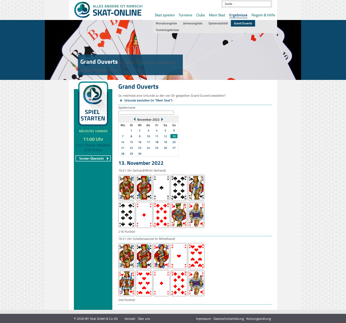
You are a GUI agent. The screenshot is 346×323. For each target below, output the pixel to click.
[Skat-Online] (108, 17)
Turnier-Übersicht (91, 158)
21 (122, 148)
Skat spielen (165, 15)
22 (131, 148)
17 (148, 142)
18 (156, 142)
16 (139, 142)
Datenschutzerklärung (228, 318)
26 (165, 148)
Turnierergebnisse (167, 30)
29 (131, 153)
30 (139, 153)
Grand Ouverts (243, 23)
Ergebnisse (238, 15)
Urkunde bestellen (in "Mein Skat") (148, 100)
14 (122, 142)
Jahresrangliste (192, 23)
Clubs (200, 15)
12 (165, 136)
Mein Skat (217, 15)
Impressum (203, 318)
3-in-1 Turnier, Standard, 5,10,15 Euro (93, 147)
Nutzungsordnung (258, 318)
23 (139, 148)
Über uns (144, 318)
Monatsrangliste (166, 23)
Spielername (126, 107)
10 (148, 136)
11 (156, 136)
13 (174, 136)
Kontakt (130, 318)
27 (174, 148)
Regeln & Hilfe (263, 15)
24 (148, 148)
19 (165, 142)
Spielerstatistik (218, 23)
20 (174, 142)
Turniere (185, 15)
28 (122, 153)
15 (131, 142)
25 (156, 148)
